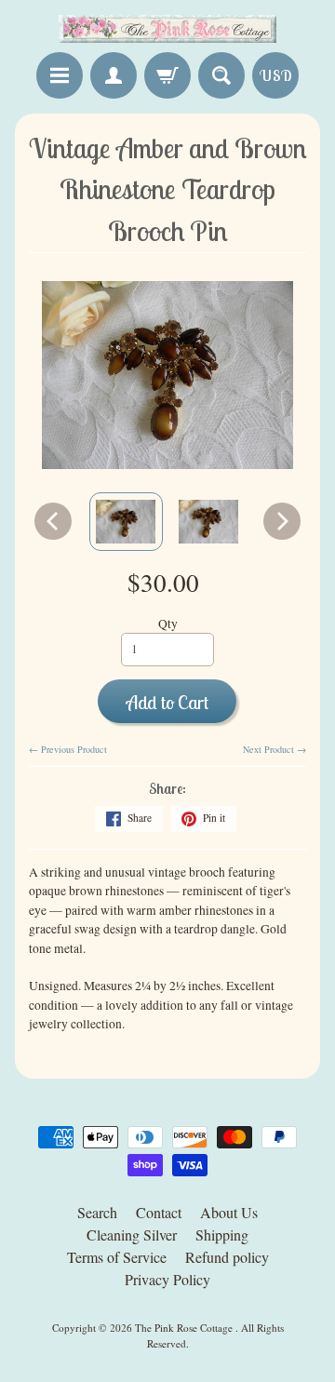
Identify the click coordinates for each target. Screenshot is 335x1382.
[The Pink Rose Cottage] (167, 29)
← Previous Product (68, 749)
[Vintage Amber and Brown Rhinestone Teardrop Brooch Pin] (126, 521)
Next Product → (274, 749)
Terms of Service (117, 1257)
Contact (158, 1212)
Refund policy (227, 1257)
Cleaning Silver (132, 1234)
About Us (229, 1212)
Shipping (221, 1234)
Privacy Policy (167, 1279)
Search (97, 1212)
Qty (168, 623)
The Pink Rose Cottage (185, 1328)
